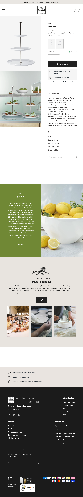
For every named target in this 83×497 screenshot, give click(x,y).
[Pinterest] (19, 415)
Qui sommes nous (69, 402)
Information (54, 132)
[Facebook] (9, 415)
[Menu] (3, 10)
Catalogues (67, 411)
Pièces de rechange (15, 432)
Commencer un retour (64, 430)
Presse (65, 415)
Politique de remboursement (65, 434)
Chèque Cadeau (68, 405)
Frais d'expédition (62, 33)
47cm (60, 47)
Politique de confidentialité (64, 437)
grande (50, 23)
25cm (51, 47)
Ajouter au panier (62, 64)
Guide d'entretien (56, 157)
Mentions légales (61, 443)
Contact (11, 426)
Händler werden (13, 438)
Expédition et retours (62, 426)
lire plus (41, 300)
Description (54, 94)
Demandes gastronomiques (17, 435)
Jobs (64, 408)
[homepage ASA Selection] (41, 10)
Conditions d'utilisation (63, 440)
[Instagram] (14, 415)
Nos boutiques (13, 429)
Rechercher (57, 86)
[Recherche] (74, 10)
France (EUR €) (10, 478)
